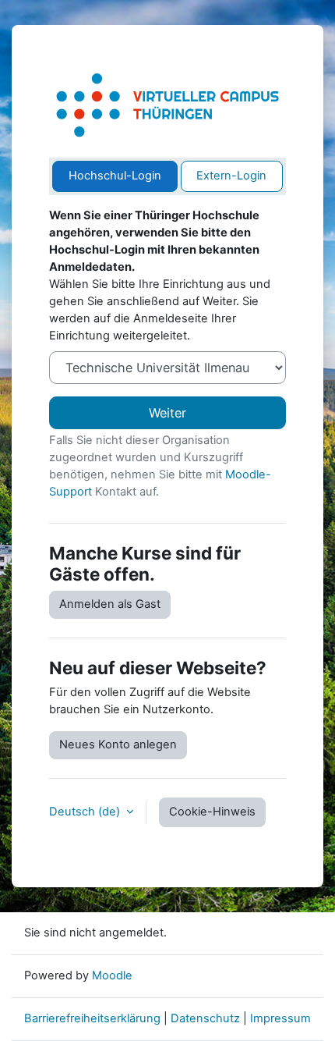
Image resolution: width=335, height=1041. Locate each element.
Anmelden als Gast (109, 604)
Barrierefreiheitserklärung (92, 1018)
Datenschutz (205, 1018)
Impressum (280, 1018)
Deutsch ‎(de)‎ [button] (86, 812)
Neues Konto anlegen (118, 744)
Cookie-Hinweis (212, 812)
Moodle (112, 975)
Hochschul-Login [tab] (115, 176)
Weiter (167, 413)
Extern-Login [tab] (231, 176)
